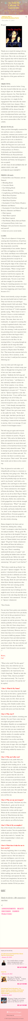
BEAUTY (20, 909)
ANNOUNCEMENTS (9, 909)
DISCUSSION (6, 911)
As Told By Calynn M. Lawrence (14, 5)
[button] (26, 17)
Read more (22, 967)
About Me (3, 972)
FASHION (16, 911)
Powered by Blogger (14, 1012)
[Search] (26, 3)
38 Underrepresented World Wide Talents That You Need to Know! (12, 954)
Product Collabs (7, 914)
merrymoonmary (17, 1015)
